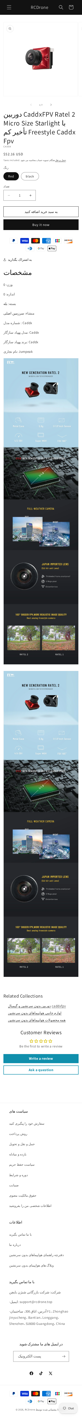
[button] (9, 7)
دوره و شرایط (18, 1175)
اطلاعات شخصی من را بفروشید (30, 1206)
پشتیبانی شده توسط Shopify (51, 1409)
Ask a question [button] (41, 1069)
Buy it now (41, 225)
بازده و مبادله (17, 1154)
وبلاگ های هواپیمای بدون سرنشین (31, 1265)
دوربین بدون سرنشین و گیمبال (29, 1006)
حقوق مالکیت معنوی (22, 1195)
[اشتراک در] (64, 1356)
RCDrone (30, 1409)
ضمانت (14, 1185)
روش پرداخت (18, 1134)
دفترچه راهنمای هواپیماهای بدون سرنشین (36, 1255)
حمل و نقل (60, 160)
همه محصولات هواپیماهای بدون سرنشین (37, 1020)
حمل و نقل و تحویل (22, 1144)
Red (11, 176)
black (30, 176)
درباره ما (15, 1245)
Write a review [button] (41, 1058)
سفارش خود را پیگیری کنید (26, 1123)
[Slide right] (51, 105)
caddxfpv (59, 1006)
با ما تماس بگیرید (20, 1234)
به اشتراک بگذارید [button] (20, 260)
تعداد (6, 186)
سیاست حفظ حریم (22, 1164)
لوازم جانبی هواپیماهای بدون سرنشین (35, 1013)
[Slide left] (31, 105)
